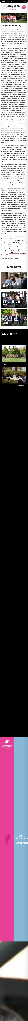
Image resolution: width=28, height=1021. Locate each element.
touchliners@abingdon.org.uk (17, 253)
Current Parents (7, 1)
